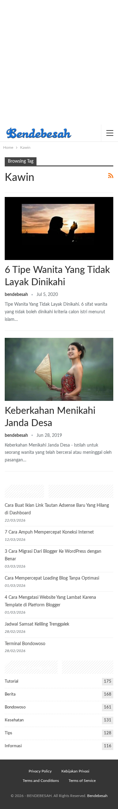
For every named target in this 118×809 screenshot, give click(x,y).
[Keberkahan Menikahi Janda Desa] (59, 369)
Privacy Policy (40, 771)
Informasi (13, 746)
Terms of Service (82, 781)
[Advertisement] (59, 62)
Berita (10, 694)
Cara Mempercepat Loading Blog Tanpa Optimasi (52, 578)
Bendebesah (97, 796)
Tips (8, 733)
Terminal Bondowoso (25, 644)
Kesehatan (14, 720)
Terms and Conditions (41, 781)
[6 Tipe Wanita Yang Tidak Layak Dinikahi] (59, 228)
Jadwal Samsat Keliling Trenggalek (37, 624)
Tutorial (11, 681)
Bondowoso (15, 707)
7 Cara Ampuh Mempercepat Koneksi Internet (49, 532)
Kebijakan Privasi (75, 771)
